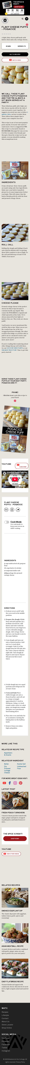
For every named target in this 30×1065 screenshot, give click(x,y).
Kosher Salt (21, 764)
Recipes (5, 1012)
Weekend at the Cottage (5, 20)
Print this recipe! (12, 510)
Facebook (9, 783)
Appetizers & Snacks (8, 754)
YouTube (4, 783)
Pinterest (26, 783)
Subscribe (23, 467)
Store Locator (7, 1024)
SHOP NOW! (19, 7)
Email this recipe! (6, 510)
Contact (5, 1018)
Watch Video (16, 60)
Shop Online (7, 1028)
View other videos (13, 853)
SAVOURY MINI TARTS (15, 348)
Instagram (20, 783)
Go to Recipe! (15, 54)
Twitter (15, 783)
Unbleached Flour (21, 767)
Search (22, 18)
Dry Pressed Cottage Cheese (7, 769)
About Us (5, 1021)
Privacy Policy (20, 1062)
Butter (6, 764)
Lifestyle (5, 1015)
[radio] (2, 34)
